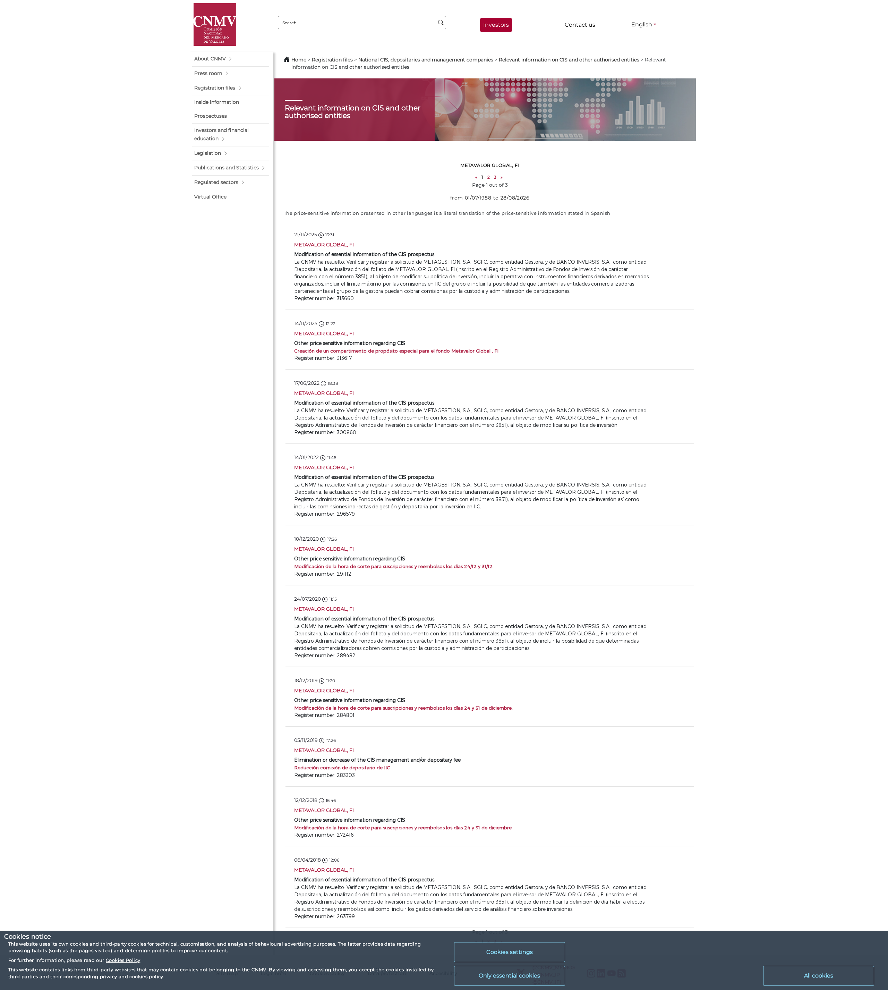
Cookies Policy (123, 960)
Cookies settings (509, 952)
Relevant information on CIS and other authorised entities (569, 60)
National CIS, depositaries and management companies (425, 60)
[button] (230, 59)
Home (298, 60)
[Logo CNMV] (215, 24)
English (641, 24)
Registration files (332, 60)
